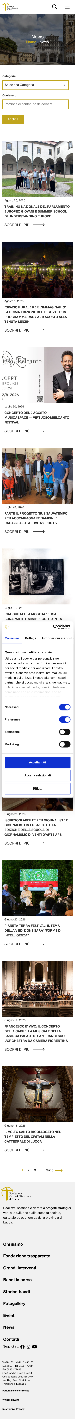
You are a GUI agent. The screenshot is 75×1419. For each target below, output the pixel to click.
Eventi (9, 1316)
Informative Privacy (13, 1409)
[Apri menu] (67, 7)
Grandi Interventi (19, 1268)
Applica (13, 119)
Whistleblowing (10, 1400)
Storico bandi (16, 1292)
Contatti (11, 1339)
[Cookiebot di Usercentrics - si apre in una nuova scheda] (53, 627)
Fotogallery (14, 1304)
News (8, 1328)
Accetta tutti (37, 762)
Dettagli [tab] (30, 638)
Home (31, 42)
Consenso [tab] (12, 638)
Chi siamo (13, 1244)
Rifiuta (37, 788)
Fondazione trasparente (26, 1256)
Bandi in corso (17, 1280)
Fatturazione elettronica (15, 1391)
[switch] (64, 719)
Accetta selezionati (37, 775)
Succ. (50, 1170)
